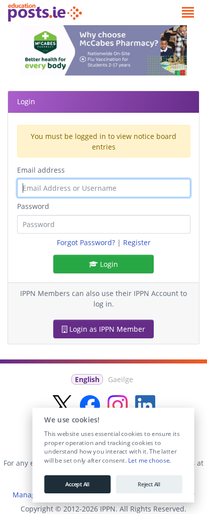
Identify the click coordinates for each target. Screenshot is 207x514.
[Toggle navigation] (187, 12)
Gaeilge (120, 379)
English (87, 379)
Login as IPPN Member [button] (106, 329)
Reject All (149, 484)
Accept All (77, 484)
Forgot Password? (86, 242)
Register (137, 242)
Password (33, 206)
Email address (41, 170)
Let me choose (148, 461)
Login (108, 264)
